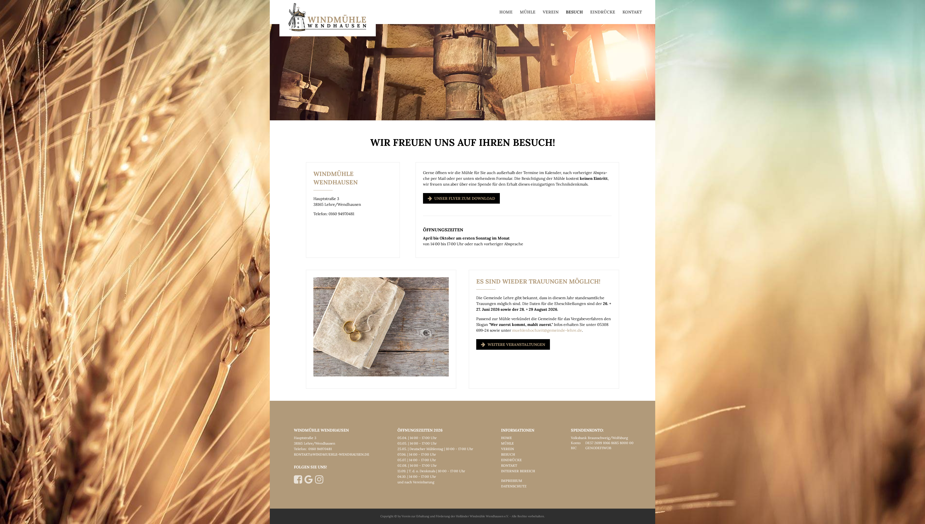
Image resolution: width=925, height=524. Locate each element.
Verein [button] (551, 12)
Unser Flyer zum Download (464, 198)
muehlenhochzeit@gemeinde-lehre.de (547, 330)
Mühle (507, 443)
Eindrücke (511, 460)
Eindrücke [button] (602, 12)
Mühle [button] (527, 12)
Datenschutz (513, 486)
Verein (507, 449)
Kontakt (632, 12)
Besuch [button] (574, 12)
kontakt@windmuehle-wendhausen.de (331, 454)
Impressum (511, 481)
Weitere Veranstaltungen (516, 344)
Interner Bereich (518, 471)
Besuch (508, 454)
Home (506, 12)
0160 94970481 (320, 449)
